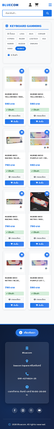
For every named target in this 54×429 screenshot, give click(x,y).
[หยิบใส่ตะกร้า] (21, 71)
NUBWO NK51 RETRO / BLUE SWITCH (12, 280)
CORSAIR (41, 33)
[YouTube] (39, 410)
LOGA (22, 33)
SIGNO (10, 48)
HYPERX (10, 38)
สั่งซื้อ (16, 121)
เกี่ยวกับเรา (29, 332)
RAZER (22, 38)
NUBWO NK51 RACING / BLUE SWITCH (12, 158)
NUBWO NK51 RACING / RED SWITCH (11, 219)
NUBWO (10, 43)
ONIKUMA (34, 43)
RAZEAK (21, 43)
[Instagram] (31, 410)
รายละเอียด (15, 115)
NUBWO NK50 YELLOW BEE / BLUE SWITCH (37, 97)
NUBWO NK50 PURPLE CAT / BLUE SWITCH (37, 280)
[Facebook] (14, 410)
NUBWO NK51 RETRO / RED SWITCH (36, 219)
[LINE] (23, 410)
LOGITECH (33, 38)
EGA (44, 38)
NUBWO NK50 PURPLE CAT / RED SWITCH (39, 158)
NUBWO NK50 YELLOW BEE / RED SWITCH (14, 97)
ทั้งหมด (12, 33)
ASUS (31, 33)
